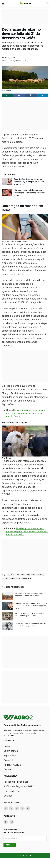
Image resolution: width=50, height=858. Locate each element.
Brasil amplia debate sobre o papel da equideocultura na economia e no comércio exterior (27, 531)
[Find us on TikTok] (28, 808)
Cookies (7, 795)
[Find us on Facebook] (5, 808)
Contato (7, 769)
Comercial (9, 760)
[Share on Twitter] (31, 95)
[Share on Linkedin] (42, 95)
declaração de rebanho (32, 575)
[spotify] (5, 822)
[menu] (3, 3)
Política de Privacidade (15, 781)
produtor (15, 579)
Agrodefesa (13, 575)
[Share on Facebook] (19, 95)
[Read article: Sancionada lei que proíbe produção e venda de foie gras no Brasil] (7, 616)
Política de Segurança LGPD (18, 786)
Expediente (9, 755)
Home (6, 746)
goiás (5, 579)
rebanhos (26, 579)
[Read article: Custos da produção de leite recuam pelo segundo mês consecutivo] (7, 626)
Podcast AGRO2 (12, 764)
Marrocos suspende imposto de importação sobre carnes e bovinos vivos (29, 192)
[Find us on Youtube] (22, 808)
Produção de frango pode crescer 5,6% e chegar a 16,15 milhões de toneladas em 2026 (31, 605)
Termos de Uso (11, 791)
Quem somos (10, 751)
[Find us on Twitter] (11, 808)
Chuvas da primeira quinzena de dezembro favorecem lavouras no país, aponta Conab (25, 413)
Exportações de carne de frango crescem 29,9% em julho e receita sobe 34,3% (29, 181)
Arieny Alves (10, 57)
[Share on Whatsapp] (7, 95)
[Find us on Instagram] (17, 808)
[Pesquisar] (47, 3)
